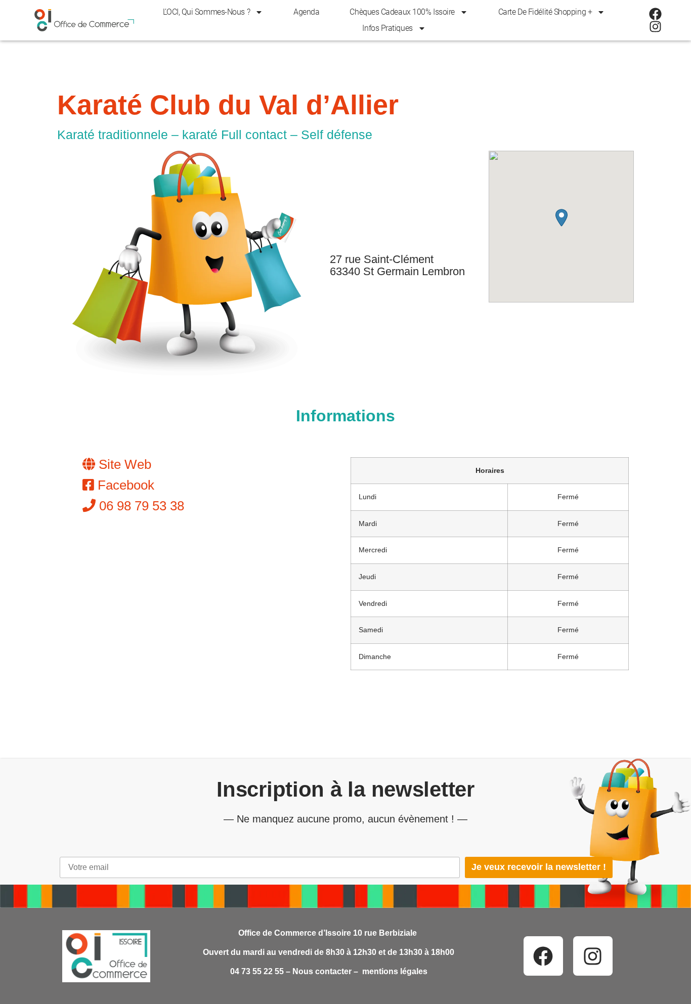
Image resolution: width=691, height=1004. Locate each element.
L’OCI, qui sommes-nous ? (206, 12)
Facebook (124, 485)
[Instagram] (655, 26)
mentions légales (394, 971)
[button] (561, 218)
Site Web (123, 464)
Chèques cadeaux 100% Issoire (402, 12)
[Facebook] (655, 14)
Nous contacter (322, 971)
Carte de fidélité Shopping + (545, 12)
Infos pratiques (387, 28)
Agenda (306, 12)
